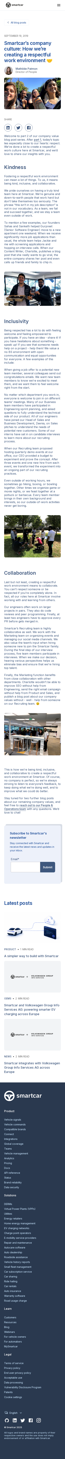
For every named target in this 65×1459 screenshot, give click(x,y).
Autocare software (14, 1247)
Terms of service (14, 1363)
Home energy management (19, 1223)
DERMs (8, 1204)
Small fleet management (17, 1267)
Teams (8, 1148)
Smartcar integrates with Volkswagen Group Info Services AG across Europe (32, 1067)
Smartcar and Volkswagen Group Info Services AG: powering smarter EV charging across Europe (31, 1009)
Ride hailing (10, 1281)
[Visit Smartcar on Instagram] (38, 1420)
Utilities (8, 1213)
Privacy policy (12, 1368)
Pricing (8, 1163)
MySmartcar (11, 1346)
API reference (12, 1172)
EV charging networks (16, 1228)
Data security (11, 1187)
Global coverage (13, 1143)
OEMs (7, 998)
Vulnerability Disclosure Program (22, 1387)
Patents (8, 1392)
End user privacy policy (17, 1373)
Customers (10, 1317)
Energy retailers (13, 1218)
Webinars (9, 1332)
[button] (59, 5)
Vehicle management (16, 1153)
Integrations (11, 1139)
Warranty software (14, 1296)
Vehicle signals (12, 1119)
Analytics (9, 1158)
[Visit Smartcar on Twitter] (22, 1420)
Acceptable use (13, 1377)
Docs (7, 1168)
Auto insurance (12, 1291)
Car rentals (10, 1286)
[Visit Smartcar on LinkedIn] (14, 1420)
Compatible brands (15, 1129)
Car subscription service (18, 1271)
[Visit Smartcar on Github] (6, 1420)
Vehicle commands (15, 1124)
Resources (10, 1322)
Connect (9, 1134)
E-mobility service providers (20, 1238)
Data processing (13, 1382)
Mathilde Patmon (26, 68)
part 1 (37, 139)
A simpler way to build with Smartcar (31, 956)
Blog (6, 1327)
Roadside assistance (16, 1257)
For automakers (13, 1341)
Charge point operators (17, 1233)
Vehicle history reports (17, 1262)
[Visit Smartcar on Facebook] (30, 1420)
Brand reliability (13, 1182)
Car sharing (10, 1276)
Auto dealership (13, 1252)
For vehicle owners (15, 1336)
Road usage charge (15, 1300)
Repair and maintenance (18, 1242)
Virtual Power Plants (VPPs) (20, 1209)
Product (10, 949)
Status (7, 1177)
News (7, 1056)
